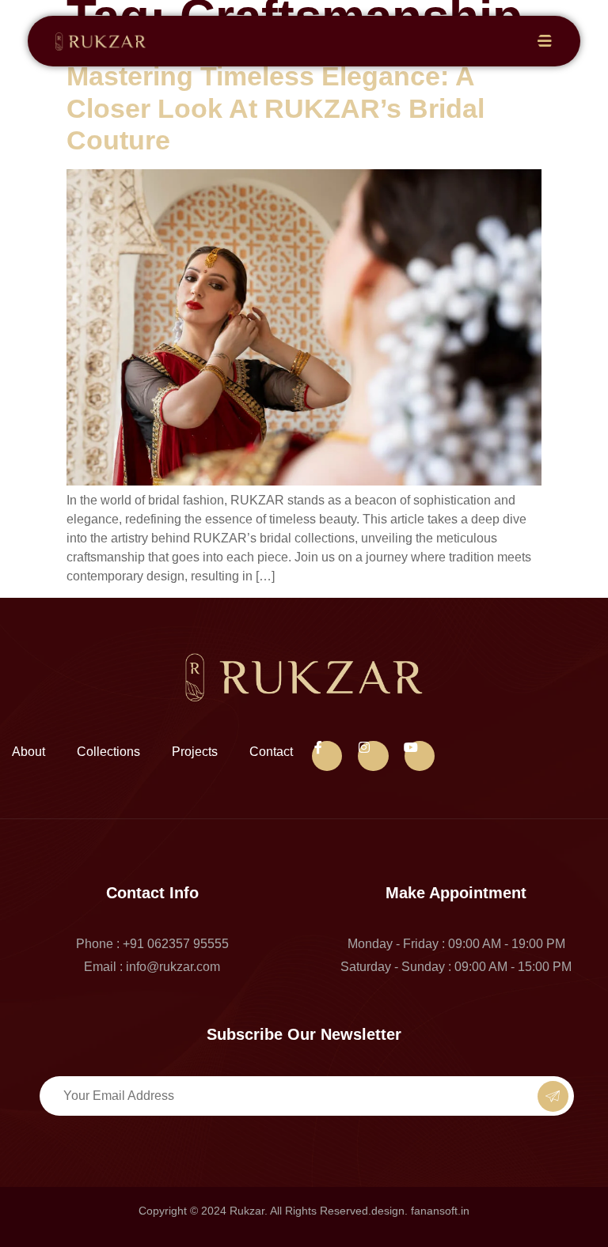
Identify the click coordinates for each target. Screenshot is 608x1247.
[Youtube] (420, 756)
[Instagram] (373, 756)
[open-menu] (545, 41)
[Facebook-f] (327, 756)
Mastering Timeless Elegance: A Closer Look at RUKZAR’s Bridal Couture (275, 108)
